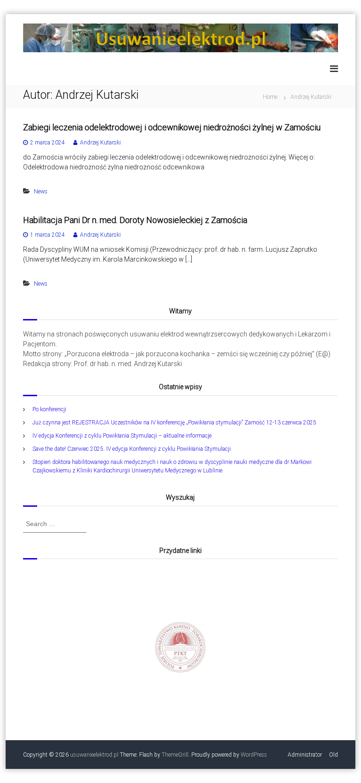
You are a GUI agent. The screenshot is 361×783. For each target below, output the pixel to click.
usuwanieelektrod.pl (94, 754)
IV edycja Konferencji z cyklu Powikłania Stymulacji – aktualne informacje (122, 435)
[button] (180, 647)
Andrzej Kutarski (100, 142)
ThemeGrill (175, 754)
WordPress (254, 754)
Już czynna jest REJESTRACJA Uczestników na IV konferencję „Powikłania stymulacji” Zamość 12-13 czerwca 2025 (174, 422)
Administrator (305, 754)
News (40, 191)
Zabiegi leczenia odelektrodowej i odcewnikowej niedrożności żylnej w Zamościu (172, 127)
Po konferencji (49, 409)
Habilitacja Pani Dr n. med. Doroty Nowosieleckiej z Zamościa (135, 220)
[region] (180, 647)
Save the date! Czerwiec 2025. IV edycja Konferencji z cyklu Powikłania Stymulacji (131, 449)
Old (333, 754)
